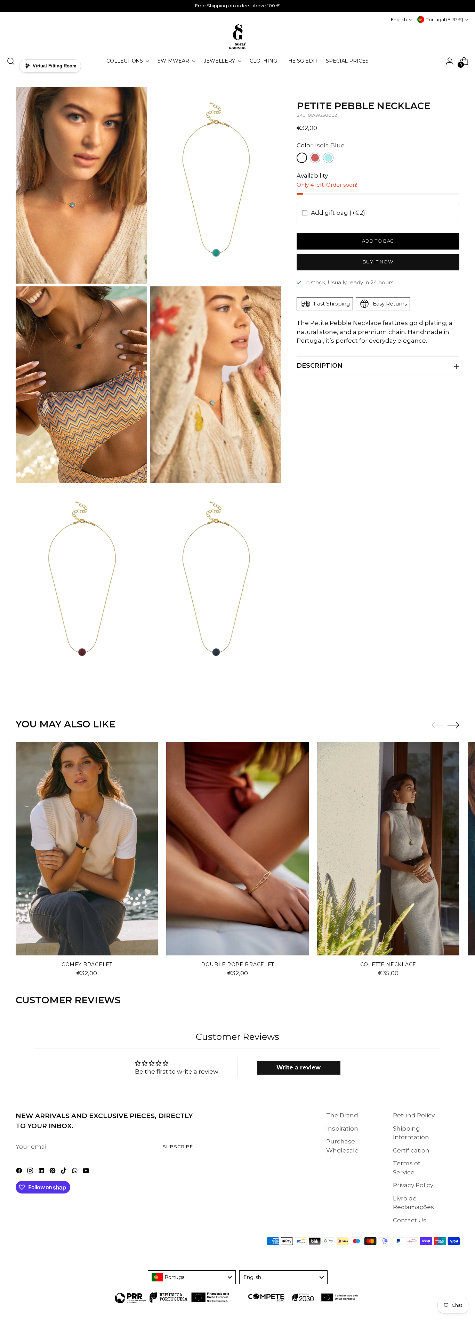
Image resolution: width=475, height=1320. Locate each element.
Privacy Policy (413, 1185)
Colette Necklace (388, 964)
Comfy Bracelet (87, 964)
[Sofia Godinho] (237, 36)
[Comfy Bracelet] (87, 848)
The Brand (342, 1115)
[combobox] (192, 1277)
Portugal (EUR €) (444, 19)
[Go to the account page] (450, 61)
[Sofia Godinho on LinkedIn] (42, 1172)
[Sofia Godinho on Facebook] (20, 1172)
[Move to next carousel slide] (453, 725)
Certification (411, 1150)
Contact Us (409, 1220)
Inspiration (342, 1128)
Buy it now (378, 261)
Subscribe (178, 1146)
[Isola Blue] (302, 158)
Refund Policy (414, 1115)
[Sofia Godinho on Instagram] (31, 1172)
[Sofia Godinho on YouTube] (86, 1172)
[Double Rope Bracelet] (237, 848)
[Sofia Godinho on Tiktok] (64, 1172)
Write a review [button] (298, 1067)
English (399, 19)
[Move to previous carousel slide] (437, 725)
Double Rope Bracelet (237, 964)
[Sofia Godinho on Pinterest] (53, 1172)
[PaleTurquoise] (328, 158)
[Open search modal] (11, 61)
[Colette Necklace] (388, 848)
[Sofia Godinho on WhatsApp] (75, 1172)
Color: (321, 145)
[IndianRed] (315, 158)
